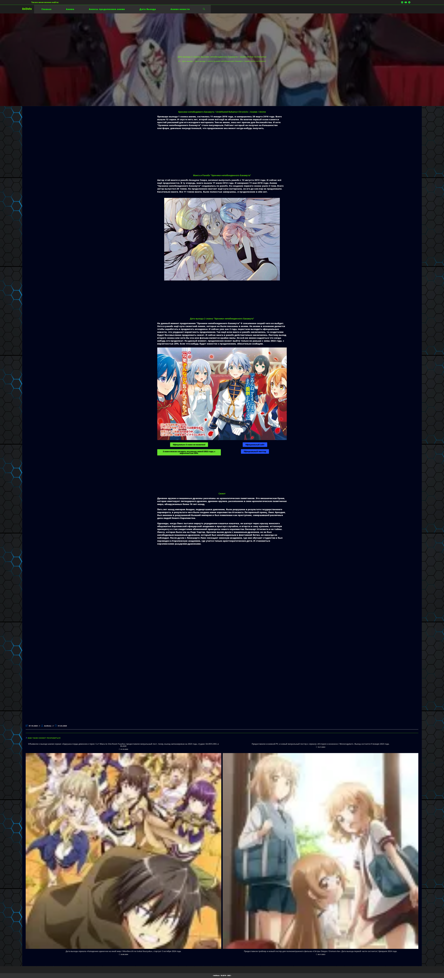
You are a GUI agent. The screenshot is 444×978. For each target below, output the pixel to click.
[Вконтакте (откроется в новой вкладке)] (402, 2)
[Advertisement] (189, 156)
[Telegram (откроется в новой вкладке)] (409, 2)
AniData (27, 9)
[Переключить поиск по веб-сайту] (204, 9)
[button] (189, 444)
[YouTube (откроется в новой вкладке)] (406, 2)
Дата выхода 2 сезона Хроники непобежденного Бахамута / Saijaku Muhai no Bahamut (230, 61)
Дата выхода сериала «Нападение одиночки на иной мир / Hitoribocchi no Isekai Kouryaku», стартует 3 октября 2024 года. (123, 951)
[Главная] (179, 61)
